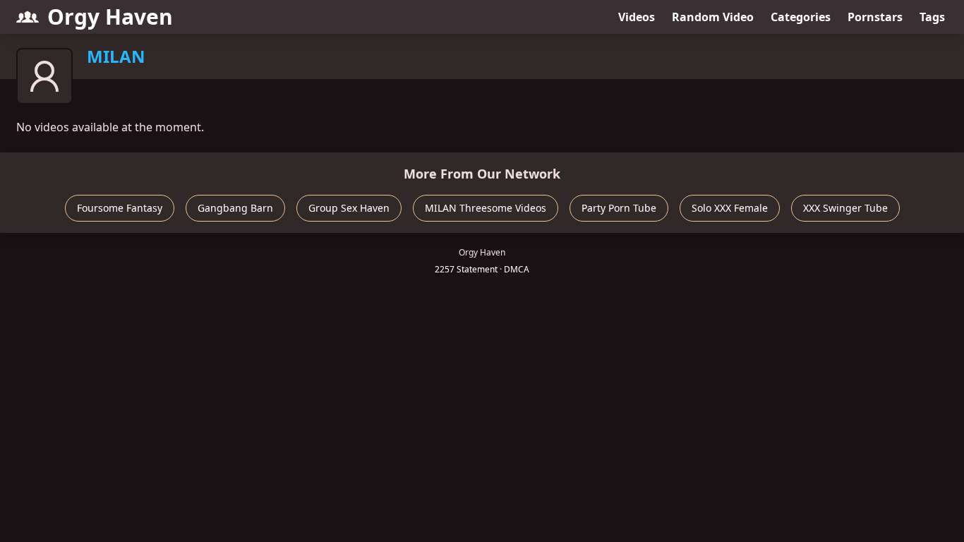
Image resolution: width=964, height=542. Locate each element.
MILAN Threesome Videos (485, 208)
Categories (801, 17)
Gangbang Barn (235, 208)
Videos (636, 17)
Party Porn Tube (619, 208)
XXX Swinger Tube (845, 208)
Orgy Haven (110, 16)
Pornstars (875, 17)
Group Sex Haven (349, 208)
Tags (932, 17)
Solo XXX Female (730, 208)
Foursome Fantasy (119, 208)
